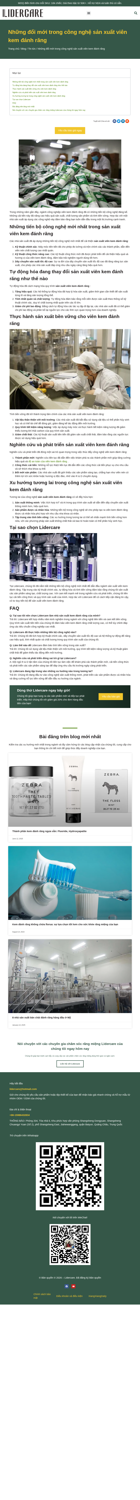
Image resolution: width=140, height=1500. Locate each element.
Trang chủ (13, 48)
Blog (23, 48)
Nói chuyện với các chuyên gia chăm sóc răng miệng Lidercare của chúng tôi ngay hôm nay (48, 110)
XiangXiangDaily (97, 1296)
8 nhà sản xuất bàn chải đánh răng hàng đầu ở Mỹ (41, 1017)
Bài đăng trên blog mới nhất (23, 107)
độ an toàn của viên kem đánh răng (47, 461)
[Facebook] (67, 1286)
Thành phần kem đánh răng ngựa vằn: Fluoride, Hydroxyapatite (49, 831)
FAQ (14, 103)
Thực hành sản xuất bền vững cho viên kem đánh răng (34, 89)
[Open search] (135, 13)
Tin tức (32, 48)
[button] (88, 13)
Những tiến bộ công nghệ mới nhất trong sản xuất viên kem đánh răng (40, 82)
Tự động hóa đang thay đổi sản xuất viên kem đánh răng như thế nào (39, 85)
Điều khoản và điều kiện (69, 1296)
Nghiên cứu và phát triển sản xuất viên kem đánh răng (34, 92)
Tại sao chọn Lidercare (21, 99)
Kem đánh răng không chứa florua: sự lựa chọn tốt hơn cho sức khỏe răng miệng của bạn (65, 924)
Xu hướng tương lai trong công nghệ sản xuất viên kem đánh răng (38, 96)
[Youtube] (73, 1286)
